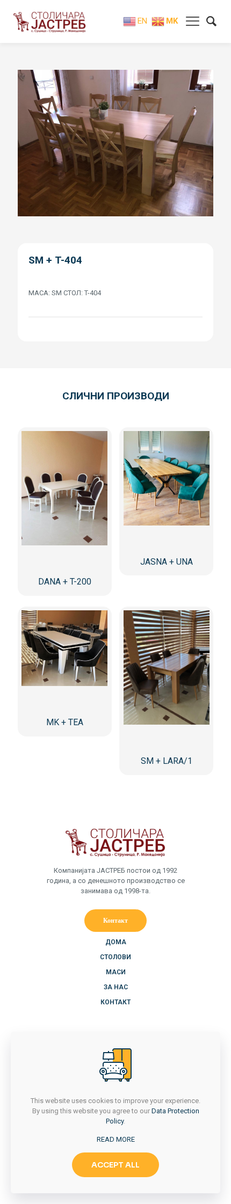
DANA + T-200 (64, 582)
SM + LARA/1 (166, 761)
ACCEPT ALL (115, 1165)
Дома (115, 942)
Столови (115, 957)
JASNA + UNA (166, 562)
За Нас (116, 987)
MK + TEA (64, 722)
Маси (116, 972)
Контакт (115, 1002)
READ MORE (116, 1139)
